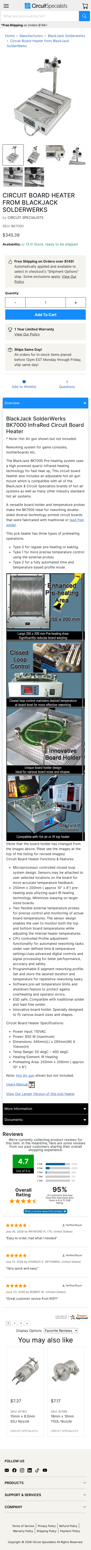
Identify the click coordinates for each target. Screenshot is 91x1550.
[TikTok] (39, 1470)
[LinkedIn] (31, 1470)
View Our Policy (27, 334)
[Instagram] (24, 1470)
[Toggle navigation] (6, 6)
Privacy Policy (47, 1526)
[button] (6, 6)
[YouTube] (46, 1470)
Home (10, 36)
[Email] (8, 1470)
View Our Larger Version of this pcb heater (40, 1094)
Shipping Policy (47, 1531)
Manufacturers (31, 36)
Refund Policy (68, 1526)
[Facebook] (16, 1470)
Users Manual (17, 1084)
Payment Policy (70, 1531)
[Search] (84, 16)
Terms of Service (23, 1526)
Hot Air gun (25, 1075)
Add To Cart (46, 314)
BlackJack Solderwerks (66, 36)
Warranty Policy (23, 1531)
